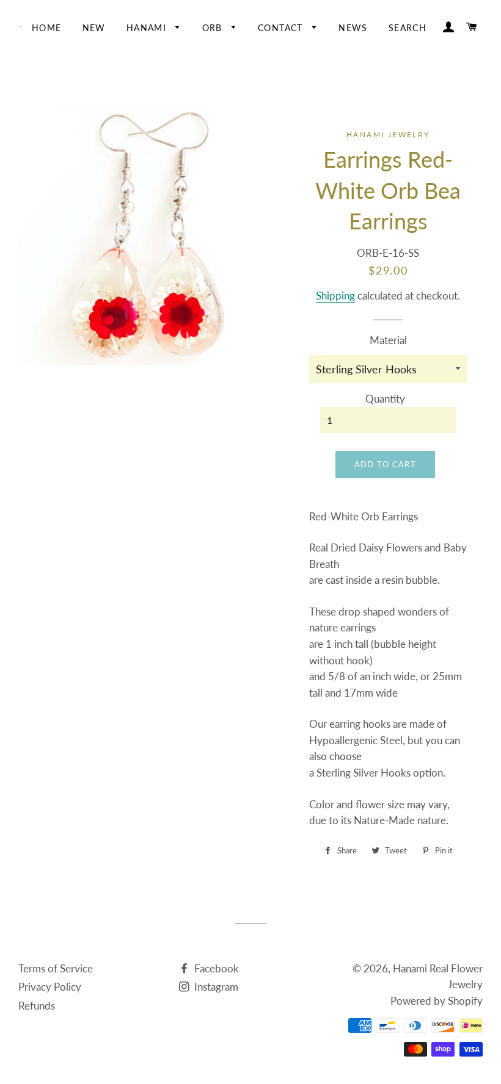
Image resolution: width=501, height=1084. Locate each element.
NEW (94, 28)
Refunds (36, 1005)
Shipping (335, 295)
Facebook (215, 968)
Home (47, 28)
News (353, 28)
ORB (214, 28)
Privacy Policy (49, 986)
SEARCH (407, 28)
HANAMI (148, 28)
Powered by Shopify (436, 1000)
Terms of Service (55, 968)
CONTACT (282, 28)
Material (388, 340)
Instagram (215, 986)
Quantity (385, 398)
